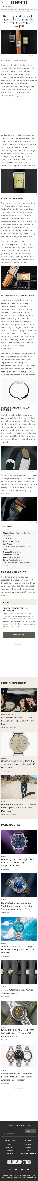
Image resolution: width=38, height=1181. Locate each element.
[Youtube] (27, 1169)
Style (3, 801)
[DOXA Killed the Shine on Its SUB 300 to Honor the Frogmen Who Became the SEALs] (19, 1013)
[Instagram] (10, 1169)
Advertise (9, 1147)
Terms (28, 1150)
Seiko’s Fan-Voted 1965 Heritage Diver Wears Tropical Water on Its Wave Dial (17, 949)
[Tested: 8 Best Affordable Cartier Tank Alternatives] (19, 972)
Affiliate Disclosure (28, 1153)
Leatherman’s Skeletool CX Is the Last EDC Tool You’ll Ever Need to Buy (17, 721)
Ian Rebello (6, 60)
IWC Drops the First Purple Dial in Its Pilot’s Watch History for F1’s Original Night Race (18, 862)
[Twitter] (16, 1169)
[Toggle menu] (2, 2)
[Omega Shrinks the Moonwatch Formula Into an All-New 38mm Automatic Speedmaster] (19, 1056)
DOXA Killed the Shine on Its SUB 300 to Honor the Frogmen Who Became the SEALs (17, 1033)
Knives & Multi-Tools (9, 714)
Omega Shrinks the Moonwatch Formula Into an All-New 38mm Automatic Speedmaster (16, 1077)
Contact (10, 1150)
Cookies (28, 1147)
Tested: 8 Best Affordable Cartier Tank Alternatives (17, 991)
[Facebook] (22, 1169)
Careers (10, 1153)
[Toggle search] (35, 2)
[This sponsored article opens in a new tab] (19, 700)
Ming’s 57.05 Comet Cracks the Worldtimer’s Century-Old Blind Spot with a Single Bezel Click (17, 906)
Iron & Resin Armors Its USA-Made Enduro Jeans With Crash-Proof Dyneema (18, 808)
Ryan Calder (6, 869)
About (9, 1144)
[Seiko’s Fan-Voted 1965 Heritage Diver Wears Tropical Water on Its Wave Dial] (19, 929)
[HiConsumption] (19, 2)
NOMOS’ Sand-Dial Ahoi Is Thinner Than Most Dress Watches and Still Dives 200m (18, 764)
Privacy (28, 1144)
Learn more (26, 11)
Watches (9, 6)
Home (2, 6)
